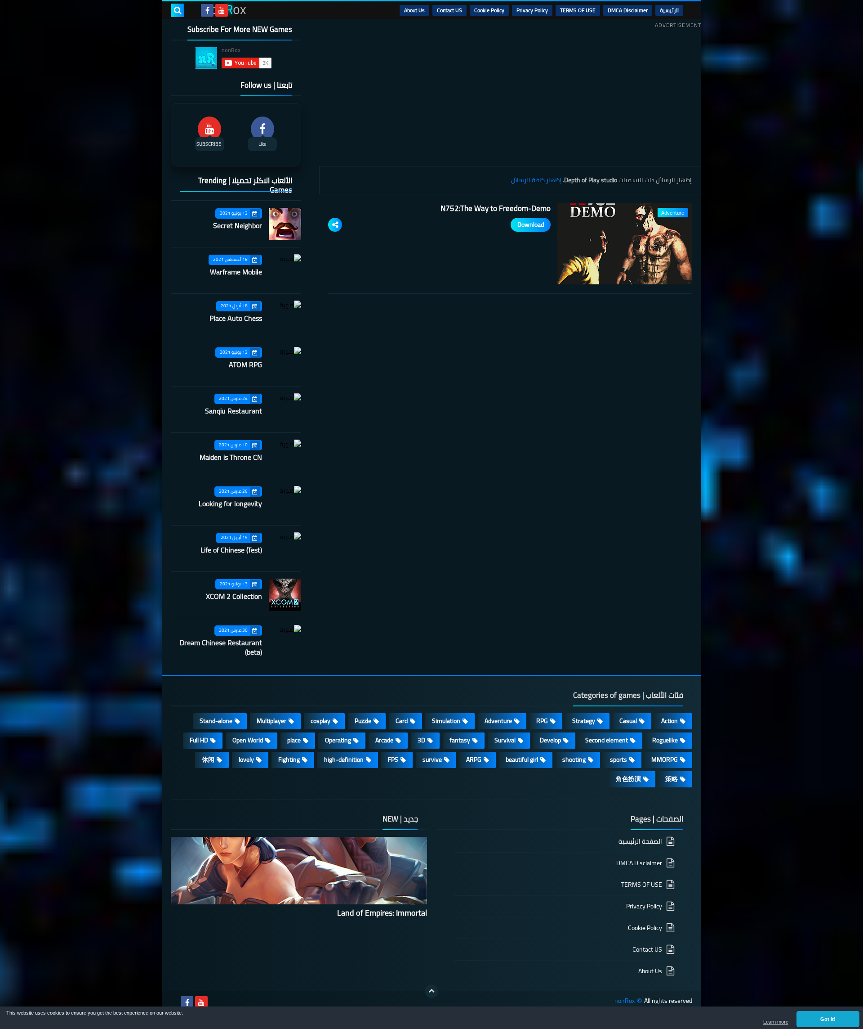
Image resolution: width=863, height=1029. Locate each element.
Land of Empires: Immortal (382, 912)
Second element (606, 740)
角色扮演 (628, 779)
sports (618, 759)
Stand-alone (216, 721)
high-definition (344, 759)
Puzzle (363, 721)
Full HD (199, 740)
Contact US (449, 10)
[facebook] (207, 10)
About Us (414, 10)
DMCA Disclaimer (628, 10)
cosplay (320, 721)
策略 (671, 779)
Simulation (446, 721)
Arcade (384, 740)
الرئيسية (669, 10)
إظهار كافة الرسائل (536, 180)
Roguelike (665, 740)
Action (669, 721)
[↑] (431, 991)
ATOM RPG (245, 364)
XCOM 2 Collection (234, 596)
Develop (550, 740)
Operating (338, 740)
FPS (393, 759)
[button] (827, 1019)
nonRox (624, 1001)
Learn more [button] (775, 1022)
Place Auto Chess (235, 318)
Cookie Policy (489, 10)
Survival (505, 740)
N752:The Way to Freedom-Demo (495, 208)
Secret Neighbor (237, 225)
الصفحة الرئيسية (640, 842)
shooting (574, 759)
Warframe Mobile (236, 272)
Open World (247, 740)
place (294, 740)
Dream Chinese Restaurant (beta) (221, 647)
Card (402, 721)
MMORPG (664, 759)
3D (421, 740)
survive (432, 759)
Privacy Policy (532, 10)
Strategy (583, 721)
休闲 (208, 759)
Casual (628, 721)
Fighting (289, 759)
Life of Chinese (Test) (231, 550)
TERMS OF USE (578, 10)
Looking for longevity (230, 503)
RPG (542, 721)
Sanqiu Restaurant (233, 411)
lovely (246, 759)
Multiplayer (271, 721)
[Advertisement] (510, 94)
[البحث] (177, 10)
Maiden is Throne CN (231, 457)
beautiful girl (522, 759)
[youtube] (221, 10)
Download (530, 224)
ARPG (473, 759)
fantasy (459, 740)
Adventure (498, 721)
